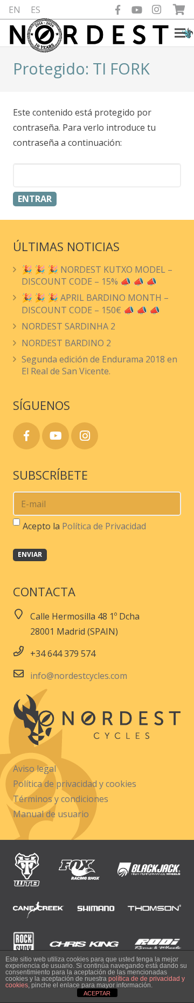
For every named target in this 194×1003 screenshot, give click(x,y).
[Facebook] (117, 9)
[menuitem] (14, 10)
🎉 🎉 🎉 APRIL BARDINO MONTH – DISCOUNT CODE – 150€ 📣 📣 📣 (95, 303)
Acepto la (84, 526)
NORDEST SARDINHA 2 (68, 326)
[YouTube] (137, 9)
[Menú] (180, 32)
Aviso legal (34, 769)
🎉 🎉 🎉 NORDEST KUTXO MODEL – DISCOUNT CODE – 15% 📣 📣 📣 (97, 275)
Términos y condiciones (60, 799)
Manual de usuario (51, 814)
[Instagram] (156, 9)
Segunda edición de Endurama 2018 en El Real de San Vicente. (99, 365)
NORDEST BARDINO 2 (66, 343)
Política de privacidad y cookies (74, 784)
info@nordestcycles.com (78, 676)
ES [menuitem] (35, 10)
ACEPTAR (97, 993)
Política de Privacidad (104, 526)
